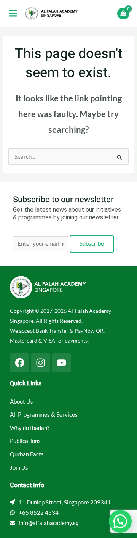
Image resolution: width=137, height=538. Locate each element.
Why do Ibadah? (29, 428)
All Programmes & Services (44, 414)
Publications (25, 441)
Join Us (19, 467)
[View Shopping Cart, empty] (123, 13)
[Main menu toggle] (13, 13)
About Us (21, 401)
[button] (120, 521)
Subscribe (92, 243)
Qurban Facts (27, 454)
